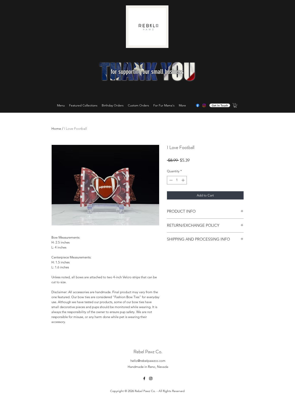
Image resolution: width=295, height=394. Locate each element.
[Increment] (183, 180)
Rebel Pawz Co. (147, 351)
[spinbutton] (177, 180)
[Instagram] (204, 105)
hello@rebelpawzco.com (147, 361)
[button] (235, 105)
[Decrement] (170, 180)
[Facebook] (197, 105)
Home (56, 129)
